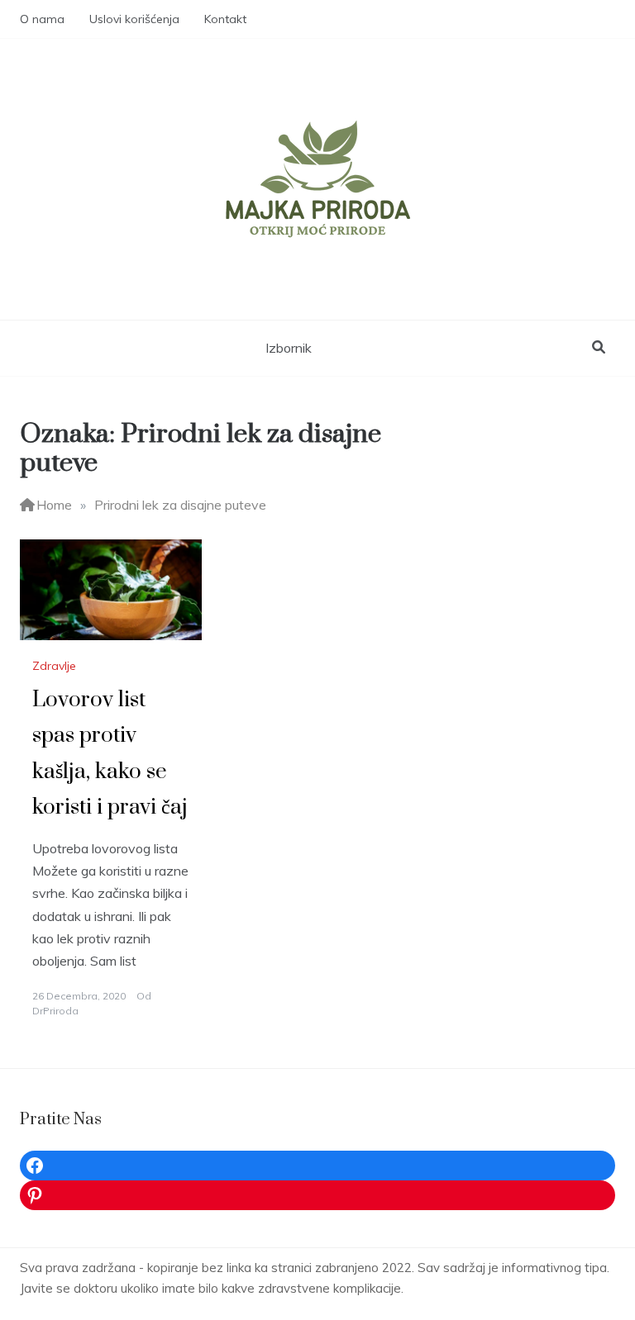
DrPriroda (55, 1010)
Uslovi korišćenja (134, 19)
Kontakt (225, 19)
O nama (42, 19)
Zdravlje (54, 665)
